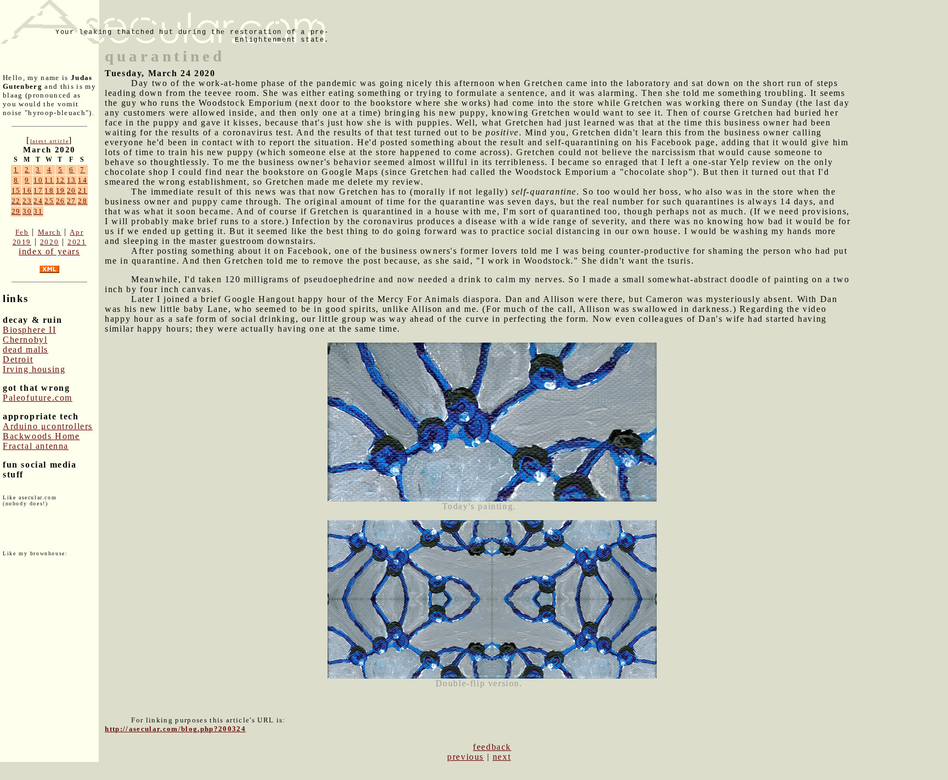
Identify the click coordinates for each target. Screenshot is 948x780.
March (49, 232)
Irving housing (34, 369)
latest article (49, 141)
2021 (76, 242)
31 (38, 211)
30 (27, 211)
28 (82, 201)
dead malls (25, 349)
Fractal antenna (36, 446)
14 (82, 180)
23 (27, 201)
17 (38, 190)
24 (38, 201)
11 (49, 180)
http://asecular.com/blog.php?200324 (175, 729)
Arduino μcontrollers (48, 426)
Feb (22, 232)
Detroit (18, 359)
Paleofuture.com (37, 397)
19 (60, 190)
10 (38, 180)
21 (82, 190)
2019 (22, 242)
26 (60, 201)
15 (16, 190)
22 (16, 201)
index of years (49, 251)
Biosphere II (29, 329)
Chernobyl (25, 339)
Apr (76, 232)
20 (71, 190)
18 (49, 190)
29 (16, 211)
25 (49, 201)
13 (71, 180)
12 (60, 180)
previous (465, 756)
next (502, 756)
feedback (492, 746)
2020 (49, 242)
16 (27, 190)
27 (71, 201)
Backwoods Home (41, 436)
